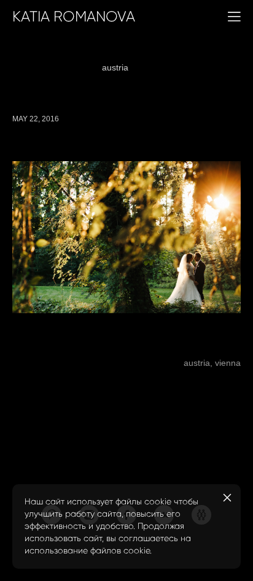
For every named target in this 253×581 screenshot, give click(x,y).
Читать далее (32, 344)
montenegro (212, 67)
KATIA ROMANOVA (73, 16)
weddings (43, 53)
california (96, 53)
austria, (196, 362)
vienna (160, 67)
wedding (198, 53)
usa (127, 82)
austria (116, 67)
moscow (70, 67)
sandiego (149, 53)
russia (25, 67)
